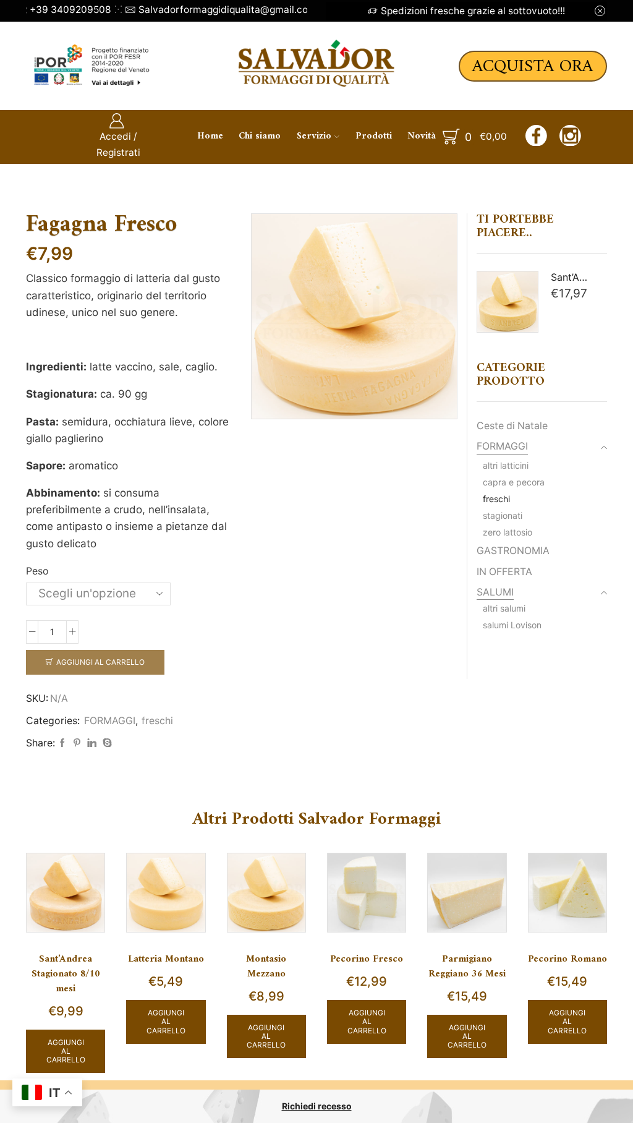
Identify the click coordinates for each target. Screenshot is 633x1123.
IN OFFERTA (504, 572)
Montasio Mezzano (266, 967)
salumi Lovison (512, 625)
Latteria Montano (166, 959)
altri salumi (504, 608)
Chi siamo (260, 136)
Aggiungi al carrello (100, 662)
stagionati (502, 515)
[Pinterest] (77, 743)
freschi (157, 721)
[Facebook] (536, 137)
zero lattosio (507, 532)
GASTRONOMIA (513, 551)
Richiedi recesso (317, 1106)
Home (210, 136)
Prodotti (373, 136)
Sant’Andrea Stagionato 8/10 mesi (66, 974)
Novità (421, 136)
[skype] (106, 743)
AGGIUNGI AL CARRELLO (65, 1051)
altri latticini (506, 465)
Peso (37, 571)
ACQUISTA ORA (532, 66)
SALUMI (495, 592)
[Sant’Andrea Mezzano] (507, 302)
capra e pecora (514, 482)
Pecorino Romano (567, 959)
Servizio (314, 136)
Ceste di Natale (512, 426)
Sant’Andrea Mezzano (571, 277)
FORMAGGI (109, 721)
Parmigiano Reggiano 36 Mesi (466, 967)
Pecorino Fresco (366, 959)
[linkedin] (92, 743)
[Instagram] (570, 137)
